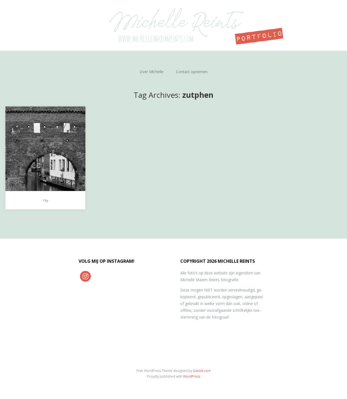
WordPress (191, 376)
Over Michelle (151, 71)
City (45, 200)
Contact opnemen (192, 71)
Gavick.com (202, 370)
